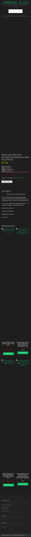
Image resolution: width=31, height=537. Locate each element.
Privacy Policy (5, 508)
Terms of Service (6, 506)
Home (3, 15)
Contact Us (4, 509)
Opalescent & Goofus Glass (14, 15)
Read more (8, 353)
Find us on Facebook (7, 504)
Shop (6, 15)
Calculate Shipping (7, 181)
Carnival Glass (15, 2)
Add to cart (23, 352)
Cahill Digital (26, 535)
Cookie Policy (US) (6, 511)
